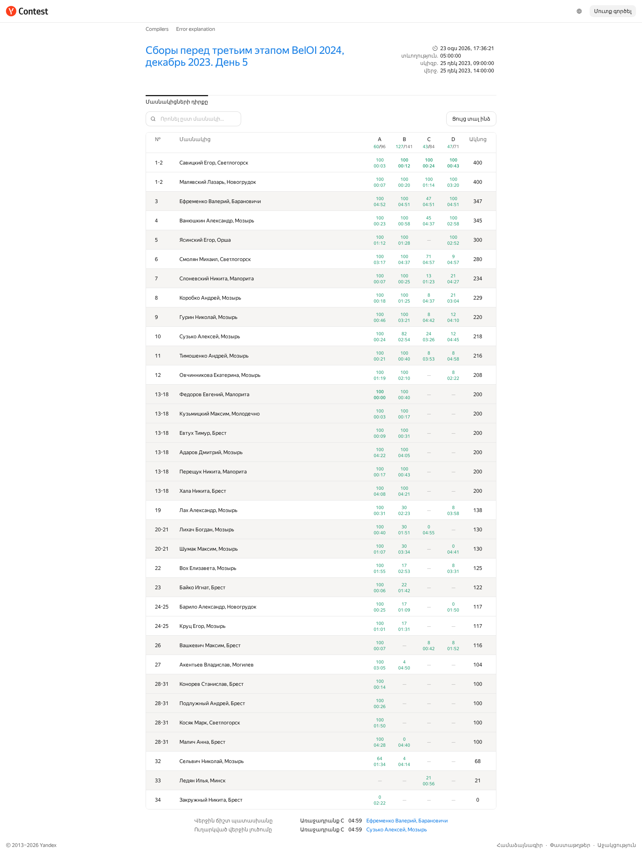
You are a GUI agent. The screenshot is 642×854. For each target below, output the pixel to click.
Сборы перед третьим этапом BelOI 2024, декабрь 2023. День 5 (245, 56)
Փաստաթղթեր (570, 845)
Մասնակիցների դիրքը (177, 102)
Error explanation (195, 29)
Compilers (157, 29)
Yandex (48, 845)
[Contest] (27, 11)
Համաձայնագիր (520, 845)
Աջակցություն (616, 845)
